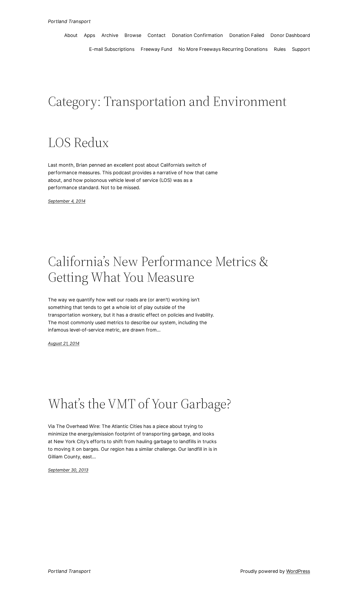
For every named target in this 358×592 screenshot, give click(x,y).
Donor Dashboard (290, 35)
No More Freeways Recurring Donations (223, 49)
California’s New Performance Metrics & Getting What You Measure (158, 269)
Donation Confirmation (197, 35)
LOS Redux (78, 142)
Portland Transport (69, 21)
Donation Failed (246, 35)
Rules (280, 49)
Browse (132, 35)
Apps (89, 35)
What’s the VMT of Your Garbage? (139, 403)
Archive (109, 35)
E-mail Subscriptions (111, 49)
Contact (157, 35)
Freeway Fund (156, 49)
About (71, 35)
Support (301, 49)
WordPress (298, 571)
